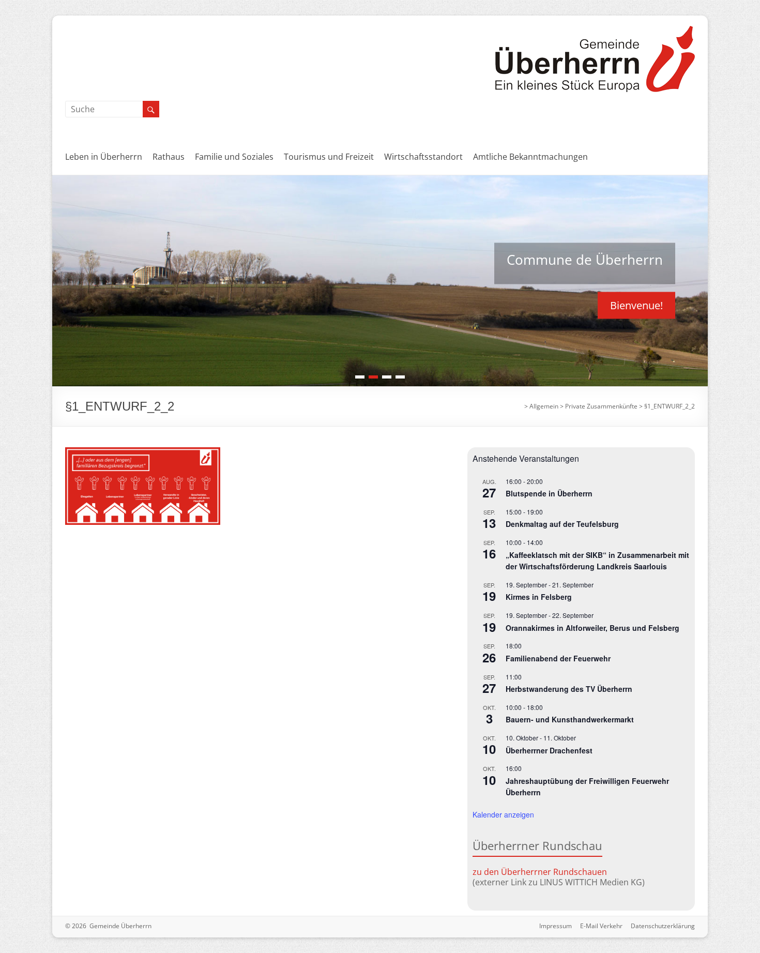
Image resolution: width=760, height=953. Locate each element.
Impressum (555, 925)
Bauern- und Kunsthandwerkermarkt (570, 719)
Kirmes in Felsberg (539, 597)
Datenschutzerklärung (663, 925)
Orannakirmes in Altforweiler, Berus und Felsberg (592, 628)
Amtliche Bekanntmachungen (530, 156)
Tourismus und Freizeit (329, 156)
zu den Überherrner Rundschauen (540, 872)
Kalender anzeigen (503, 814)
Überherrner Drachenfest (549, 750)
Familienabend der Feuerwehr (558, 658)
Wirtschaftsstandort (423, 156)
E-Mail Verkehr (601, 925)
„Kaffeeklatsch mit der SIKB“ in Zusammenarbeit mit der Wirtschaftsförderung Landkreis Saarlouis (597, 561)
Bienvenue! (636, 305)
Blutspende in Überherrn (549, 493)
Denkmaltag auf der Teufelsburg (562, 524)
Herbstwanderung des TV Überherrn (569, 689)
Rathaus (169, 156)
